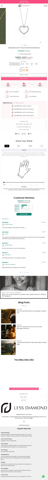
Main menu (23, 397)
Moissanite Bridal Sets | (6, 434)
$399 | (10, 451)
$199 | (4, 451)
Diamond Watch (18, 471)
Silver (22, 64)
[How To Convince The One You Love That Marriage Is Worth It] (8, 332)
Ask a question (24, 129)
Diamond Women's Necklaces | (7, 470)
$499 (13, 451)
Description (24, 121)
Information (24, 394)
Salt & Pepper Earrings (10, 465)
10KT (27, 64)
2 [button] (22, 272)
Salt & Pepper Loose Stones (25, 476)
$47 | (2, 451)
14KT (32, 64)
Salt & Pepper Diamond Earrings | (25, 445)
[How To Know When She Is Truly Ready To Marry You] (8, 316)
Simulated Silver (14, 64)
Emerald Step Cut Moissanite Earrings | (9, 464)
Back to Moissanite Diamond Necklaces (25, 388)
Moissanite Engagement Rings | (18, 434)
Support (23, 400)
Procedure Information (24, 124)
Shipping (18, 58)
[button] (21, 51)
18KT (36, 64)
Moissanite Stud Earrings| (23, 464)
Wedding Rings (13, 440)
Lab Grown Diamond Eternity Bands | (9, 456)
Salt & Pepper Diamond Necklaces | (8, 447)
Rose (27, 70)
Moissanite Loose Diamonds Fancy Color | (10, 476)
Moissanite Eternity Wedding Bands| (12, 458)
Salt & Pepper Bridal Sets (22, 447)
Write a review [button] (24, 214)
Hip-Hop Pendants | (10, 471)
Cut (41, 146)
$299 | (7, 451)
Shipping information (24, 127)
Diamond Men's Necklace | (20, 470)
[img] (5, 222)
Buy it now (24, 78)
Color (24, 67)
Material (24, 61)
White (21, 70)
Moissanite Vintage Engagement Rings (23, 436)
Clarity (30, 146)
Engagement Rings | (10, 436)
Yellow (24, 70)
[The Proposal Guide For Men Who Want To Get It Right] (8, 347)
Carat (7, 146)
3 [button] (24, 272)
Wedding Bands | (4, 445)
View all (24, 305)
